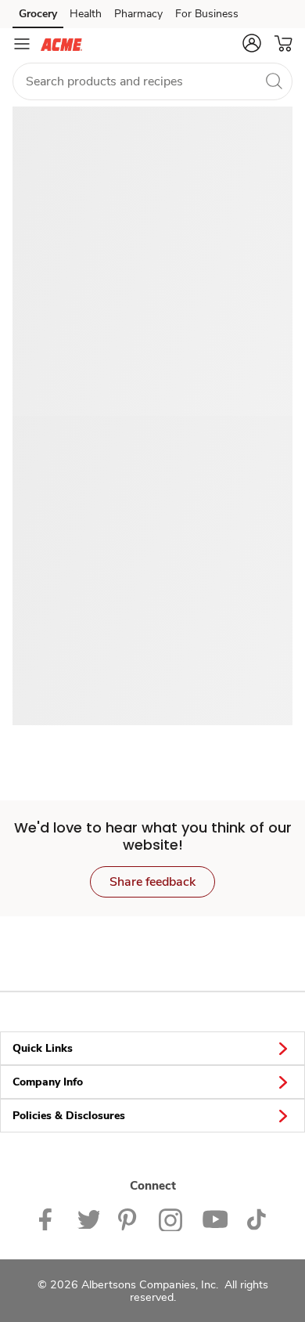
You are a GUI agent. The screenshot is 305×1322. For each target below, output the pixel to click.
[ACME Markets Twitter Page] (88, 1218)
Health (86, 13)
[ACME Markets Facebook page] (48, 1218)
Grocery (38, 13)
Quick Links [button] (43, 1048)
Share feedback (152, 881)
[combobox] (152, 81)
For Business (207, 13)
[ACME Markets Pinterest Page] (129, 1218)
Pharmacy (138, 13)
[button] (251, 43)
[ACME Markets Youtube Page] (215, 1218)
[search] (274, 81)
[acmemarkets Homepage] (61, 43)
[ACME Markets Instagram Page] (171, 1218)
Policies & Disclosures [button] (69, 1115)
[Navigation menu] (22, 44)
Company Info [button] (48, 1082)
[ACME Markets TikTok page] (256, 1218)
